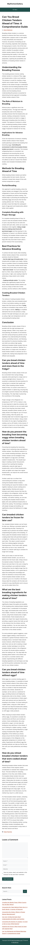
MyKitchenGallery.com (16, 940)
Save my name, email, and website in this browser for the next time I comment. (15, 873)
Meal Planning (8, 832)
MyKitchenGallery (15, 4)
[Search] (25, 891)
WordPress (15, 942)
